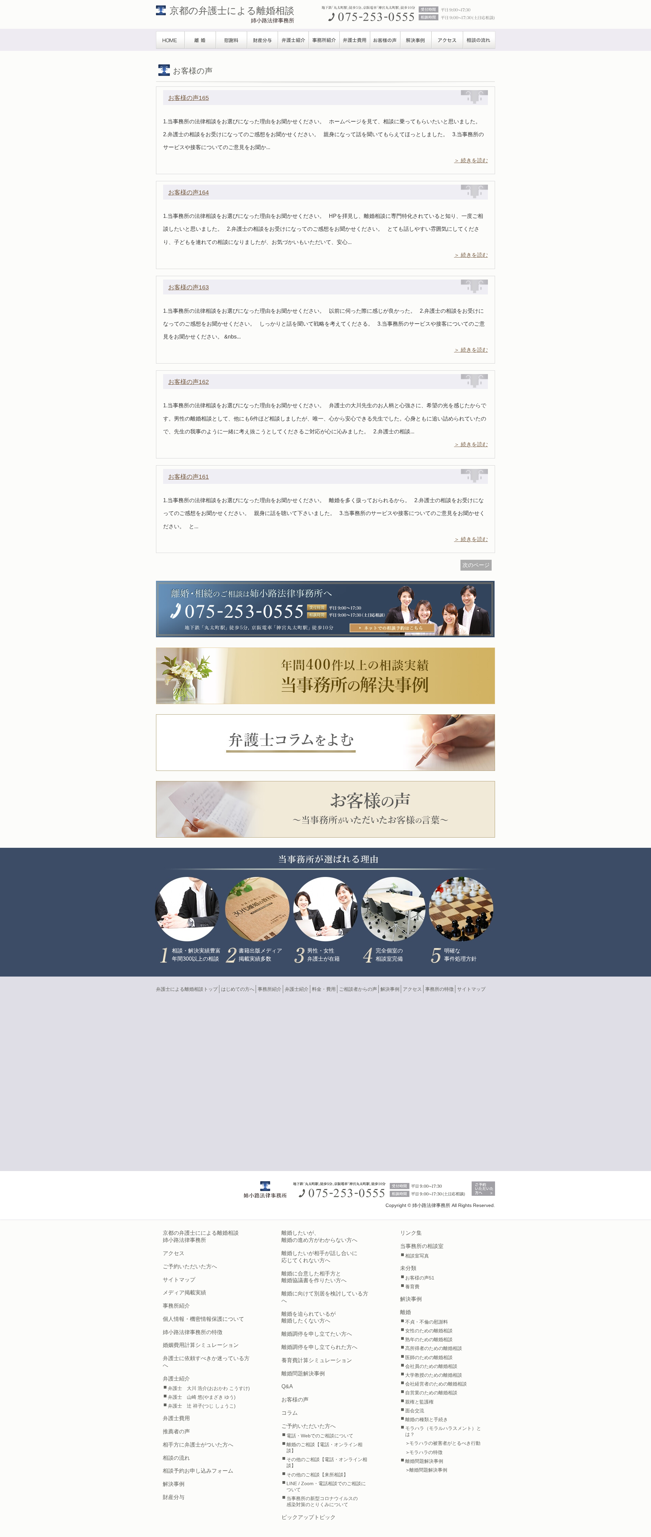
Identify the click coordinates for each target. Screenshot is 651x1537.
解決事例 (416, 40)
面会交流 (414, 1410)
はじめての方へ (237, 989)
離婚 (200, 40)
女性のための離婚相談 (429, 1330)
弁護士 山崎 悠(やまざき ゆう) (202, 1397)
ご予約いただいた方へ (190, 1266)
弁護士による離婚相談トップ (187, 989)
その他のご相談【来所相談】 (317, 1474)
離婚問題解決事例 (303, 1373)
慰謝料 (231, 40)
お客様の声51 (419, 1277)
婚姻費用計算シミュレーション (201, 1345)
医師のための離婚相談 (429, 1357)
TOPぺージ (170, 40)
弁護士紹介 (293, 40)
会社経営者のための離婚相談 (436, 1384)
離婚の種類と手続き (426, 1419)
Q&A (287, 1386)
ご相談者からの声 (358, 989)
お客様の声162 (188, 381)
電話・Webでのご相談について (320, 1435)
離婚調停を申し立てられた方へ (319, 1347)
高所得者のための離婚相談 (433, 1348)
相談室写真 (417, 1255)
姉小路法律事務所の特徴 (192, 1332)
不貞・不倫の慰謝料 (426, 1322)
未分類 (408, 1268)
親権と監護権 (419, 1402)
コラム (289, 1413)
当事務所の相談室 (421, 1246)
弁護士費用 (355, 40)
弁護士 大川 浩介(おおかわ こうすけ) (209, 1388)
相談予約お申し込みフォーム (198, 1471)
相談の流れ (479, 40)
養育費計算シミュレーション (316, 1360)
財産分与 (262, 40)
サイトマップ (471, 989)
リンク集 (411, 1233)
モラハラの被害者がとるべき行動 (444, 1443)
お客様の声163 (188, 287)
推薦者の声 (176, 1431)
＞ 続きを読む (471, 160)
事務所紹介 (324, 40)
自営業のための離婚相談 (431, 1392)
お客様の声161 (188, 476)
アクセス (447, 40)
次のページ (476, 565)
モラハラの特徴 (425, 1452)
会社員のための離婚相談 (431, 1366)
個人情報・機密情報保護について (203, 1319)
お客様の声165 (188, 98)
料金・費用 (324, 989)
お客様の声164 (188, 192)
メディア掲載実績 (184, 1292)
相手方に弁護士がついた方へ (198, 1445)
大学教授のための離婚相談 (433, 1375)
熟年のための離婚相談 (429, 1339)
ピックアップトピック (308, 1517)
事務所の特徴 (439, 989)
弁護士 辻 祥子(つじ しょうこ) (202, 1406)
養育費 (412, 1286)
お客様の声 (385, 40)
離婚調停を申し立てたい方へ (316, 1334)
